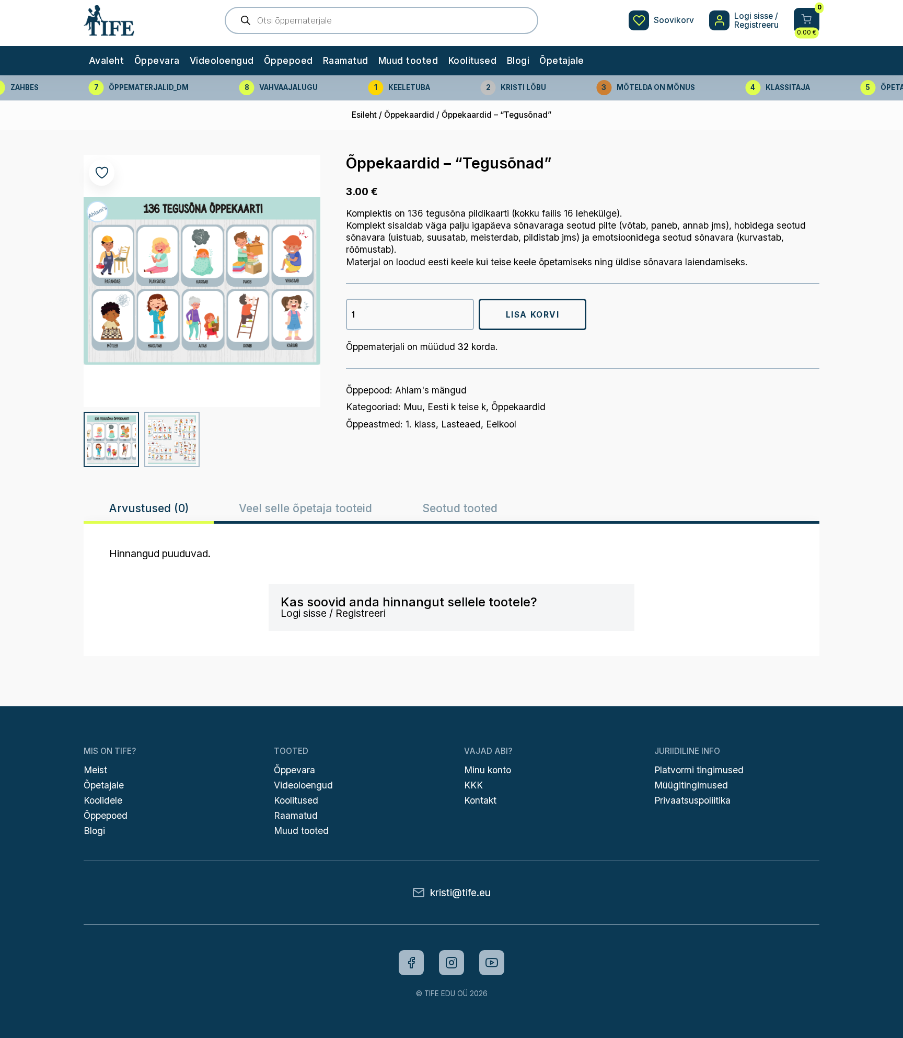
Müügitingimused (691, 785)
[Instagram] (451, 962)
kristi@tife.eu (460, 893)
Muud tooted (408, 60)
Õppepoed (288, 60)
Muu (412, 406)
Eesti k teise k (456, 406)
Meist (95, 769)
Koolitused (472, 60)
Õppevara (157, 60)
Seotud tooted (459, 508)
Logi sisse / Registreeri (333, 613)
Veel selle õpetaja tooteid (305, 508)
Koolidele (103, 800)
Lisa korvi (533, 315)
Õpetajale (561, 60)
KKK (473, 785)
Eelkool (501, 424)
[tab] (148, 508)
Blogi (518, 60)
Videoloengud (222, 60)
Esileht (364, 115)
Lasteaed (461, 424)
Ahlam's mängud (431, 390)
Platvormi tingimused (699, 769)
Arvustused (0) (149, 508)
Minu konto (487, 769)
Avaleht (106, 60)
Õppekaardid (409, 115)
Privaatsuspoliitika (692, 800)
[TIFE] (109, 30)
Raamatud (345, 60)
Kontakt (480, 800)
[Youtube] (491, 962)
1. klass (421, 424)
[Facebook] (411, 962)
